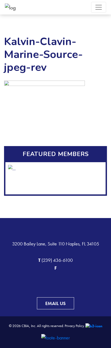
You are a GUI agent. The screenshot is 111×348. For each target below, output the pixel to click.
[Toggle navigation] (98, 7)
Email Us (55, 303)
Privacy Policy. (75, 325)
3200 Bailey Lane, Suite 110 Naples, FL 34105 (55, 244)
